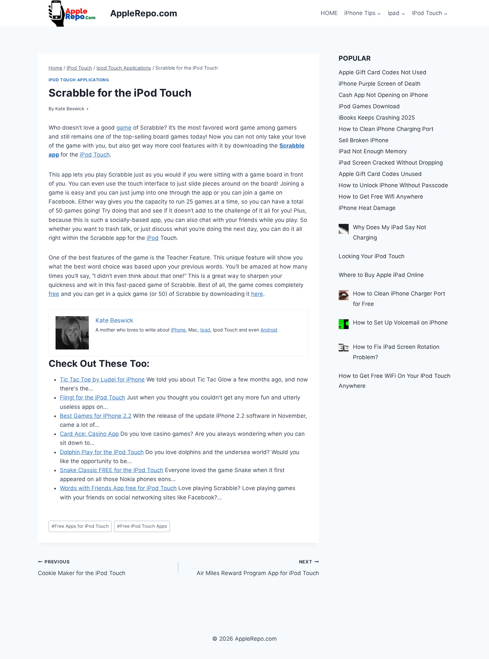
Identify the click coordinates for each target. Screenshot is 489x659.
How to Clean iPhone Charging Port (386, 129)
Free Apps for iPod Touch (80, 526)
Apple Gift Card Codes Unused (380, 174)
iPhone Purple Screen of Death (379, 83)
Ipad (205, 329)
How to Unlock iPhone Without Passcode (393, 185)
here (257, 294)
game (123, 127)
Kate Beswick (69, 108)
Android (268, 329)
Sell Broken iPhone (364, 140)
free (54, 294)
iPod (153, 238)
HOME (329, 13)
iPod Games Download (369, 106)
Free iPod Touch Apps (142, 526)
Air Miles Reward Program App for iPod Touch (258, 568)
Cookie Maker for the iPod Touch (81, 568)
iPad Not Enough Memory (373, 151)
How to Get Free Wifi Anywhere (381, 196)
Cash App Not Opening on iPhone (383, 95)
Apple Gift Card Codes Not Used (382, 72)
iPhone (178, 329)
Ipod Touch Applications (79, 79)
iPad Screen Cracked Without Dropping (391, 162)
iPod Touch (95, 154)
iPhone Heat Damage (367, 208)
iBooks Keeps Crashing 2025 (377, 117)
